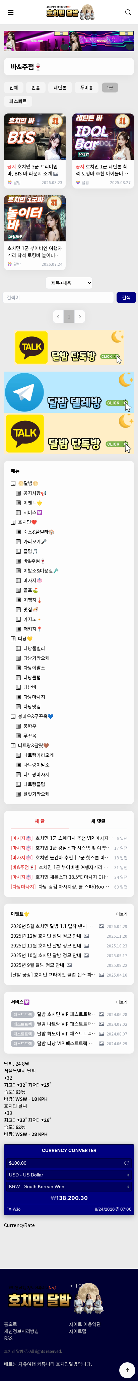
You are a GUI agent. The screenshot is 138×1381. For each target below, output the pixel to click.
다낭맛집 (32, 706)
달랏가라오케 (36, 793)
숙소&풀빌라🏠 (38, 531)
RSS (8, 1338)
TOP (79, 1285)
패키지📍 (32, 628)
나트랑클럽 (34, 784)
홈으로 (10, 1324)
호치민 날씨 (15, 1105)
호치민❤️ (27, 522)
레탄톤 (60, 87)
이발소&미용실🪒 (41, 570)
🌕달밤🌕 (28, 483)
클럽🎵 (30, 551)
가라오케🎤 (35, 541)
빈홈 (35, 87)
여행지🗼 (32, 599)
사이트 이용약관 (85, 1324)
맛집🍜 (30, 609)
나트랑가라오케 (38, 755)
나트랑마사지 (36, 774)
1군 (110, 87)
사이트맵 (77, 1331)
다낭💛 (25, 638)
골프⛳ (30, 590)
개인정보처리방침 (21, 1331)
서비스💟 (32, 512)
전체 (13, 87)
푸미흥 (86, 87)
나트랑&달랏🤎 (33, 745)
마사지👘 (32, 580)
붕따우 (30, 725)
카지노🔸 (32, 619)
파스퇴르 (18, 101)
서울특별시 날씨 (20, 1070)
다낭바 (30, 687)
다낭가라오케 (36, 658)
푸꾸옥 (30, 735)
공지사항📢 (35, 492)
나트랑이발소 (36, 764)
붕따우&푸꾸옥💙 (35, 716)
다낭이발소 (34, 667)
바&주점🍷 (34, 560)
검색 (126, 297)
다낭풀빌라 (34, 648)
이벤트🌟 (32, 502)
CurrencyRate (19, 1225)
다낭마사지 (34, 696)
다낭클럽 (32, 677)
